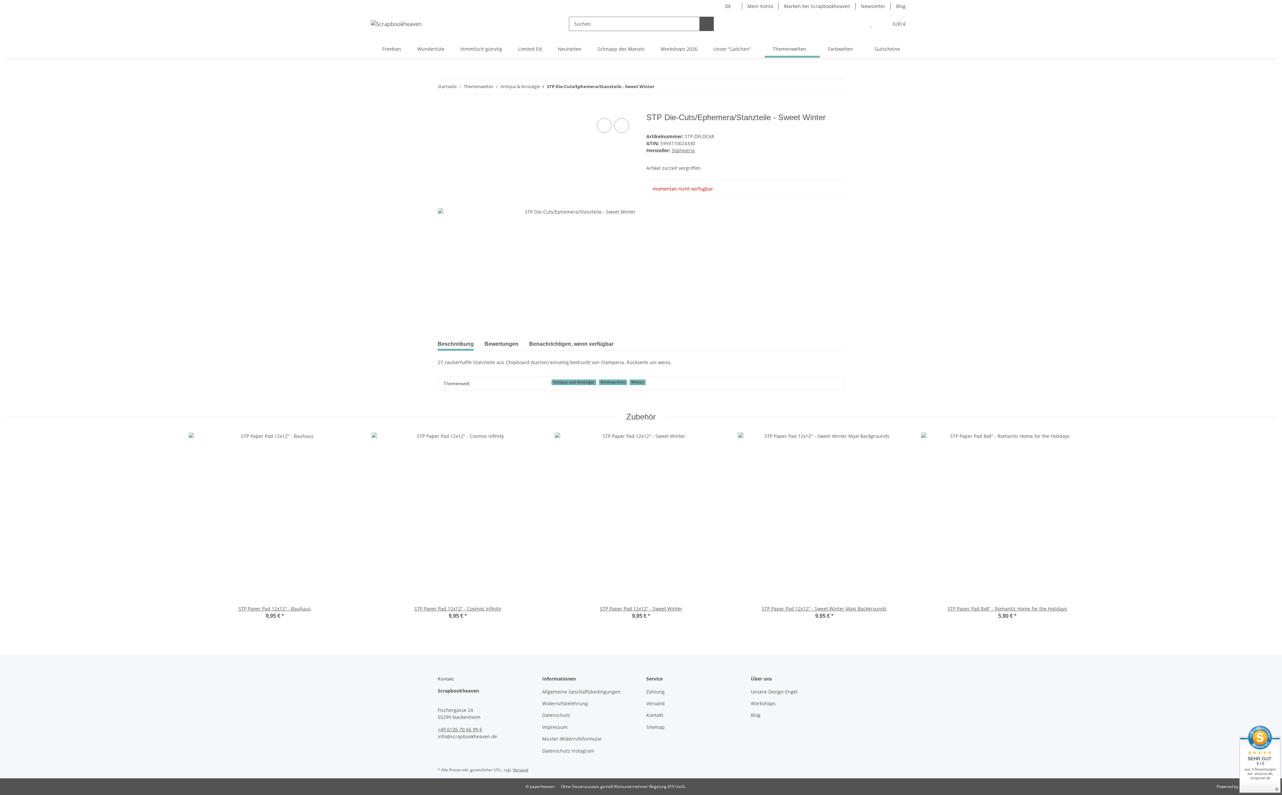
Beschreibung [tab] (456, 344)
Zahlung (655, 692)
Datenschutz (556, 715)
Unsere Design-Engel (774, 692)
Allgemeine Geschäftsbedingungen (581, 692)
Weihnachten (613, 382)
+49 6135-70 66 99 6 (460, 729)
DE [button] (728, 6)
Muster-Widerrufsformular (572, 739)
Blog (901, 6)
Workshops (763, 703)
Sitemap (655, 727)
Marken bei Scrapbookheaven (817, 6)
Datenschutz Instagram (568, 751)
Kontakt (654, 715)
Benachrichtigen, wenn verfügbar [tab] (571, 344)
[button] (857, 23)
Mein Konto (760, 6)
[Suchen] (706, 24)
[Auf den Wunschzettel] (621, 125)
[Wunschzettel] (871, 23)
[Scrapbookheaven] (396, 23)
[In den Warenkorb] (443, 109)
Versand (655, 703)
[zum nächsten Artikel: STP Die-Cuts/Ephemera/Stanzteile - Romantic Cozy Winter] (837, 86)
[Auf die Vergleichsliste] (604, 125)
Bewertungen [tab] (501, 344)
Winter (637, 382)
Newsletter (873, 6)
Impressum (555, 727)
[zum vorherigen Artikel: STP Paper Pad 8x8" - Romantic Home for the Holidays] (823, 86)
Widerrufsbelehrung (565, 703)
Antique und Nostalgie (573, 382)
